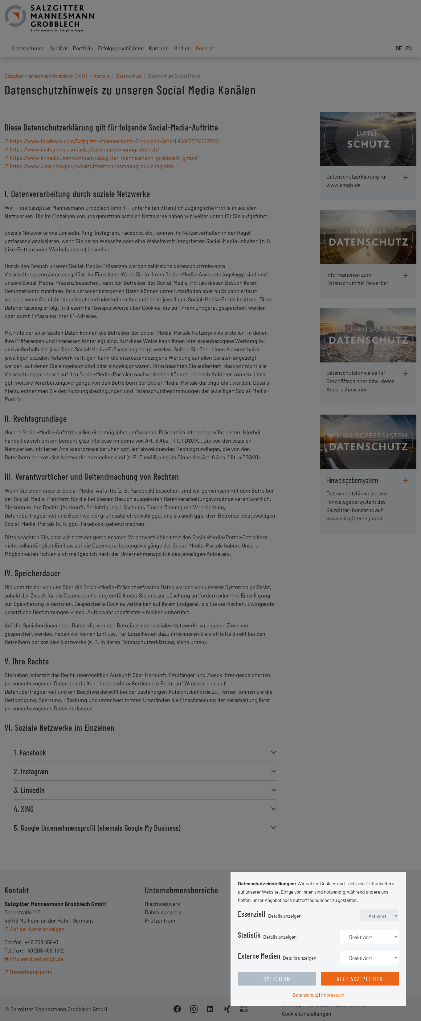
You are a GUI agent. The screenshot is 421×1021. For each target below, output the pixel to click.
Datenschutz (305, 995)
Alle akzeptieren (360, 978)
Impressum (332, 995)
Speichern (277, 978)
